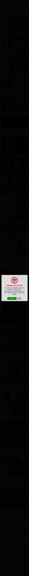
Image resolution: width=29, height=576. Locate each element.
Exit (19, 298)
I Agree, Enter (12, 298)
